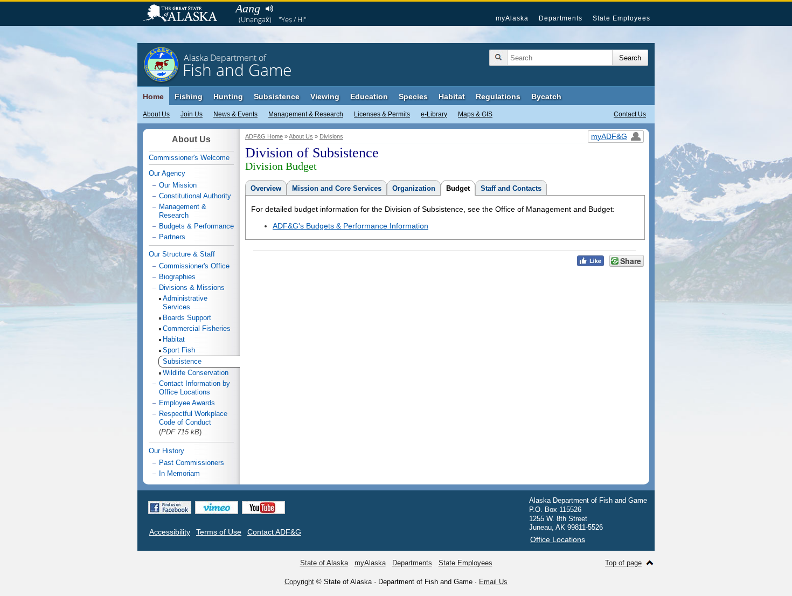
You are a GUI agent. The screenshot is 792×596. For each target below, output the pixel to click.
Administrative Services (185, 302)
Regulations (498, 96)
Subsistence (277, 96)
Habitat (452, 96)
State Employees (621, 18)
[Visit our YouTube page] (263, 507)
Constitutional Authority (195, 196)
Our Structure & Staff (182, 254)
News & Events (235, 114)
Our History (166, 451)
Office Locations (557, 539)
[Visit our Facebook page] (169, 507)
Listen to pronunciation (269, 8)
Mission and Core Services (336, 188)
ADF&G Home (264, 136)
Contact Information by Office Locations (194, 387)
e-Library (434, 114)
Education (369, 96)
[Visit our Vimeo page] (216, 507)
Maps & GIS (475, 114)
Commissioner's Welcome (189, 158)
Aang (247, 8)
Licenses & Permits (382, 114)
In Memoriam (179, 473)
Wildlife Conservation (195, 373)
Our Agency (167, 173)
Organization (413, 188)
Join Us (191, 114)
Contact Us (630, 114)
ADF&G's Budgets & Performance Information (350, 225)
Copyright (299, 582)
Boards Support (187, 318)
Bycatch (546, 96)
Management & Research (305, 114)
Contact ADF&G (274, 532)
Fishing (189, 96)
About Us (156, 114)
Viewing (324, 96)
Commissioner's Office (194, 266)
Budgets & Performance (196, 226)
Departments (560, 18)
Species (413, 96)
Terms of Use (218, 532)
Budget (458, 188)
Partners (172, 237)
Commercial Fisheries (197, 328)
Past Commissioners (191, 463)
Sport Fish (179, 350)
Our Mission (178, 185)
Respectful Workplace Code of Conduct (193, 418)
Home (153, 96)
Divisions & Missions (192, 287)
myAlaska (512, 18)
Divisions (331, 136)
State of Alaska (185, 14)
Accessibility (169, 532)
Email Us (493, 582)
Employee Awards (187, 403)
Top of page (623, 563)
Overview (266, 188)
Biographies (177, 277)
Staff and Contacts (511, 188)
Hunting (228, 96)
